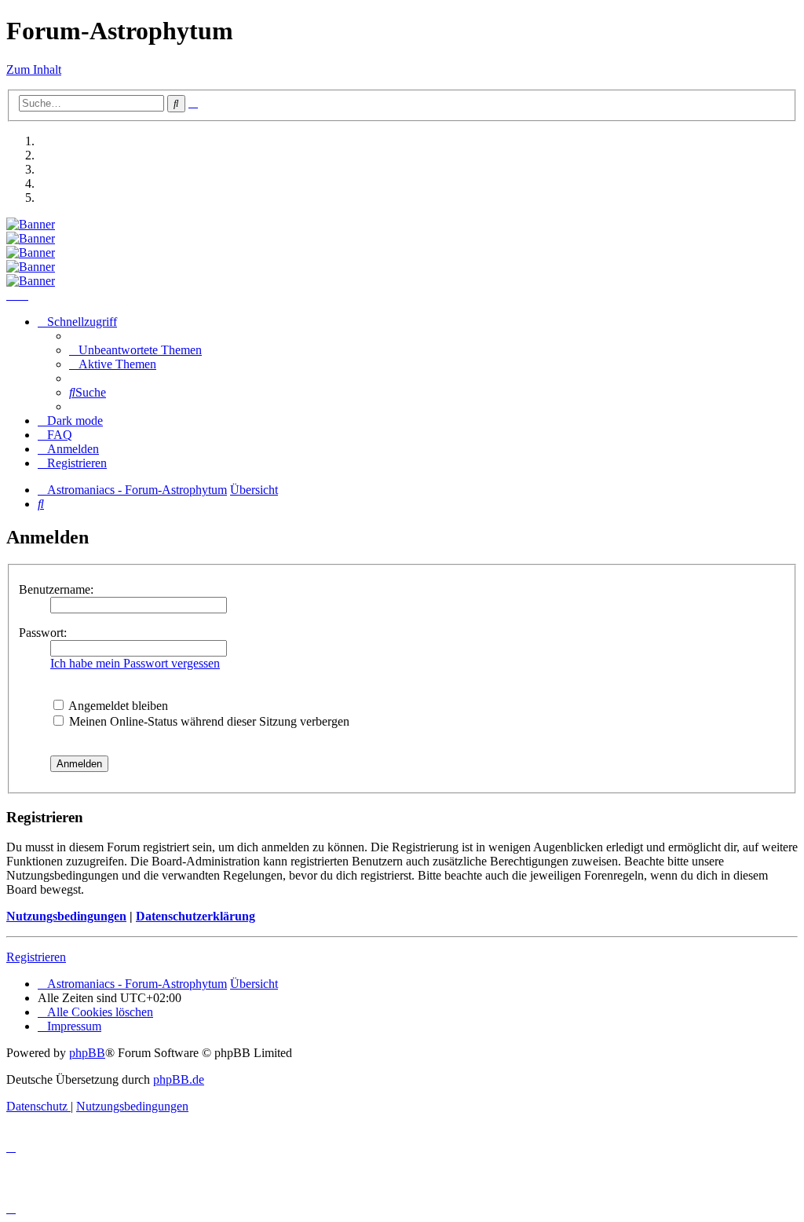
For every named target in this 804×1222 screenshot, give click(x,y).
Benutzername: (56, 589)
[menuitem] (135, 350)
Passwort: (43, 632)
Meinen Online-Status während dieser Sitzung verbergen (207, 721)
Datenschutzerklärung (195, 916)
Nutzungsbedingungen (66, 916)
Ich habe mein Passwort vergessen (135, 663)
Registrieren (36, 957)
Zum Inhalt (33, 69)
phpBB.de (178, 1079)
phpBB (87, 1052)
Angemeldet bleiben (117, 705)
